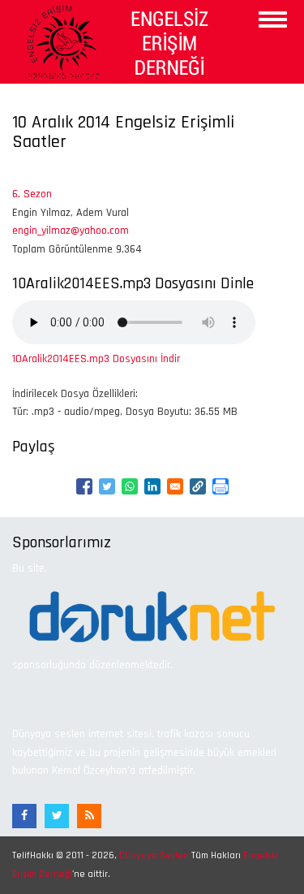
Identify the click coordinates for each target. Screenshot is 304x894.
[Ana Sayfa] (114, 41)
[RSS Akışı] (89, 816)
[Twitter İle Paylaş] (107, 486)
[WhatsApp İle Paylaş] (130, 486)
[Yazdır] (220, 486)
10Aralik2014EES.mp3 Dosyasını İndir (96, 359)
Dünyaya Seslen (154, 855)
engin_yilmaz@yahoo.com (70, 230)
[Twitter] (57, 816)
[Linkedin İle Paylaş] (152, 486)
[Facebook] (24, 816)
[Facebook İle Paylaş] (84, 486)
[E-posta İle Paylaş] (175, 486)
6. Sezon (32, 194)
